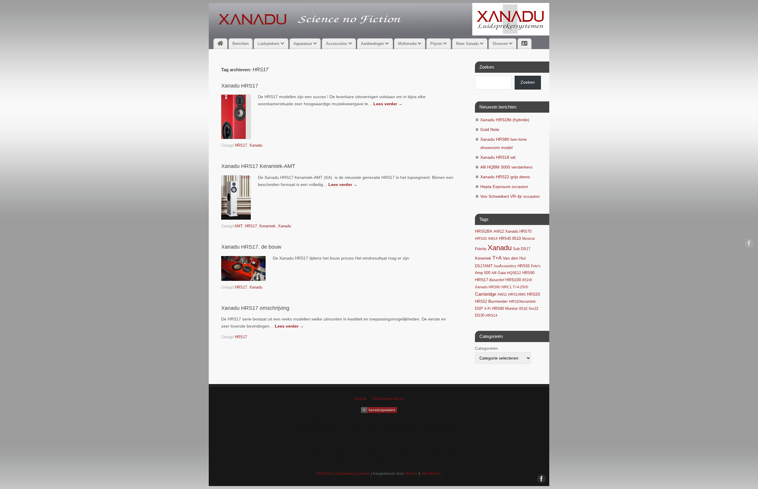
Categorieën (486, 348)
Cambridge (485, 294)
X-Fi (487, 309)
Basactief (496, 280)
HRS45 (505, 239)
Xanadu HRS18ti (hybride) (504, 119)
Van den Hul (514, 258)
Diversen (501, 43)
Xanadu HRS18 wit (497, 157)
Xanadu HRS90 (487, 287)
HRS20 (533, 294)
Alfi (494, 273)
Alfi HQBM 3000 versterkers (506, 167)
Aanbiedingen (373, 43)
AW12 (499, 231)
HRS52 (481, 301)
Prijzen (436, 43)
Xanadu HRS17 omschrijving (255, 308)
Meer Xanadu (468, 43)
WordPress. (432, 474)
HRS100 (513, 279)
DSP (479, 309)
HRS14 (491, 315)
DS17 (525, 249)
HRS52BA (483, 231)
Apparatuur (303, 43)
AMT (239, 226)
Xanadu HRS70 (518, 231)
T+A (497, 258)
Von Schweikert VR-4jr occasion (510, 196)
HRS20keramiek (522, 301)
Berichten (240, 43)
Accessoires (337, 43)
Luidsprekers (269, 43)
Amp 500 (482, 273)
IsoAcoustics (505, 266)
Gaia (502, 273)
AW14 (493, 239)
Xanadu (255, 145)
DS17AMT (484, 266)
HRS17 (241, 145)
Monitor (511, 309)
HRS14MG (517, 294)
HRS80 (498, 308)
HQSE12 (514, 273)
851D (516, 239)
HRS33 (481, 239)
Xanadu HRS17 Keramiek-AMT (258, 166)
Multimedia (408, 43)
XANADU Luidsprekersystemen (343, 474)
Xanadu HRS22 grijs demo (505, 176)
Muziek (360, 399)
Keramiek (267, 226)
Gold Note (489, 129)
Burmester (498, 301)
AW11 (502, 294)
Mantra (411, 474)
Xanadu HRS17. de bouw (251, 247)
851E (523, 309)
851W (527, 280)
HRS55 (524, 266)
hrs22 (533, 309)
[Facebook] (749, 244)
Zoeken (528, 82)
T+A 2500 (520, 287)
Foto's (535, 266)
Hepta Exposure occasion (504, 186)
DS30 (479, 315)
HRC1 (507, 287)
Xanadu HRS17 (239, 86)
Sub (516, 249)
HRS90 (528, 273)
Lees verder (387, 103)
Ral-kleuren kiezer (388, 399)
